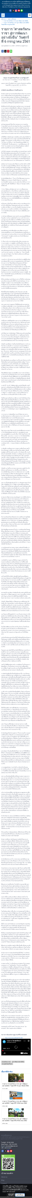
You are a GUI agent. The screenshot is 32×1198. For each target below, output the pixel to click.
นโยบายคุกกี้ (12, 1191)
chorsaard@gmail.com (11, 1146)
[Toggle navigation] (30, 15)
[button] (26, 15)
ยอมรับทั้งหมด (20, 1195)
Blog (2, 1180)
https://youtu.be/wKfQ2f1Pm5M (14, 1038)
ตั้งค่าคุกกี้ (10, 1195)
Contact (4, 1183)
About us (4, 1177)
